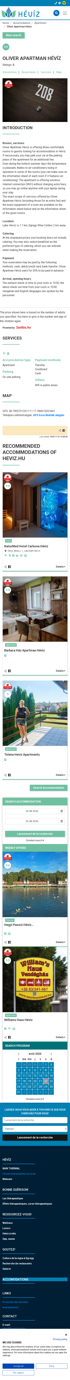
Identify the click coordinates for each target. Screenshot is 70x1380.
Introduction (10, 72)
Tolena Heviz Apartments (22, 754)
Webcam (7, 1179)
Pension (10, 920)
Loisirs (7, 1228)
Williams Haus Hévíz (18, 1020)
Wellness (8, 1223)
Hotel (8, 541)
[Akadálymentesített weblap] (64, 3)
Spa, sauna (9, 1238)
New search (13, 35)
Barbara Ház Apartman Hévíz (24, 650)
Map (59, 72)
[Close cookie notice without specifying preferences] (66, 1334)
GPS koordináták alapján (48, 415)
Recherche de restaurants (17, 1263)
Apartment (11, 645)
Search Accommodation (48, 787)
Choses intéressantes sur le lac (19, 1173)
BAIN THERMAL (11, 1168)
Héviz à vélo (9, 1233)
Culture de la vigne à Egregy (18, 1258)
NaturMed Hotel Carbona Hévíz (26, 546)
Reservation (29, 72)
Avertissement (11, 1307)
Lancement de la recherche (35, 833)
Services (46, 72)
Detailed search (34, 840)
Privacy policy (60, 1339)
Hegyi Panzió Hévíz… (19, 925)
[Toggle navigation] (65, 13)
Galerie (7, 1268)
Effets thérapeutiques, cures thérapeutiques (27, 1203)
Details (60, 566)
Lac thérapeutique (13, 1198)
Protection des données (15, 1302)
